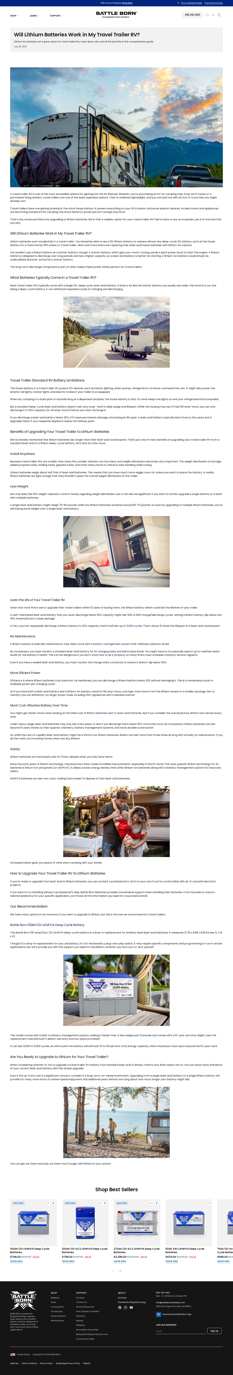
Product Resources (85, 1306)
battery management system (111, 644)
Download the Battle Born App (177, 1314)
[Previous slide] (113, 1271)
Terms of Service (29, 1363)
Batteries (55, 1297)
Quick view (16, 1261)
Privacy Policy (46, 1363)
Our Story (122, 1297)
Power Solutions (58, 1316)
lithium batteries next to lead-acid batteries (114, 713)
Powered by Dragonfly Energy (132, 1302)
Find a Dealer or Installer (87, 1311)
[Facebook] (120, 1307)
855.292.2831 (192, 14)
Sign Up (214, 1331)
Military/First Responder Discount (92, 1334)
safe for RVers (60, 757)
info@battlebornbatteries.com (170, 1302)
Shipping (80, 1325)
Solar (53, 1302)
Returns (79, 1320)
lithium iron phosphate (39, 768)
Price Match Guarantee (87, 1329)
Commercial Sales (85, 1339)
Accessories (57, 1311)
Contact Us (81, 1302)
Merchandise (57, 1320)
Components (57, 1306)
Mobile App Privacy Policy (68, 1363)
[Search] (207, 14)
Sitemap (14, 1363)
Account (80, 1297)
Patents (86, 1363)
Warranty (80, 1316)
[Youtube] (131, 1307)
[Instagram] (125, 1307)
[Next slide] (120, 1271)
